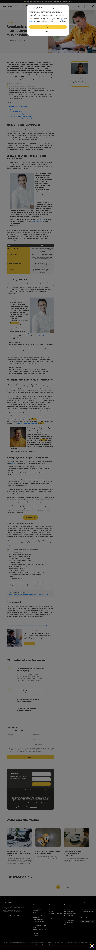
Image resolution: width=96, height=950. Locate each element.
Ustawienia (48, 31)
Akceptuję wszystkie (48, 27)
